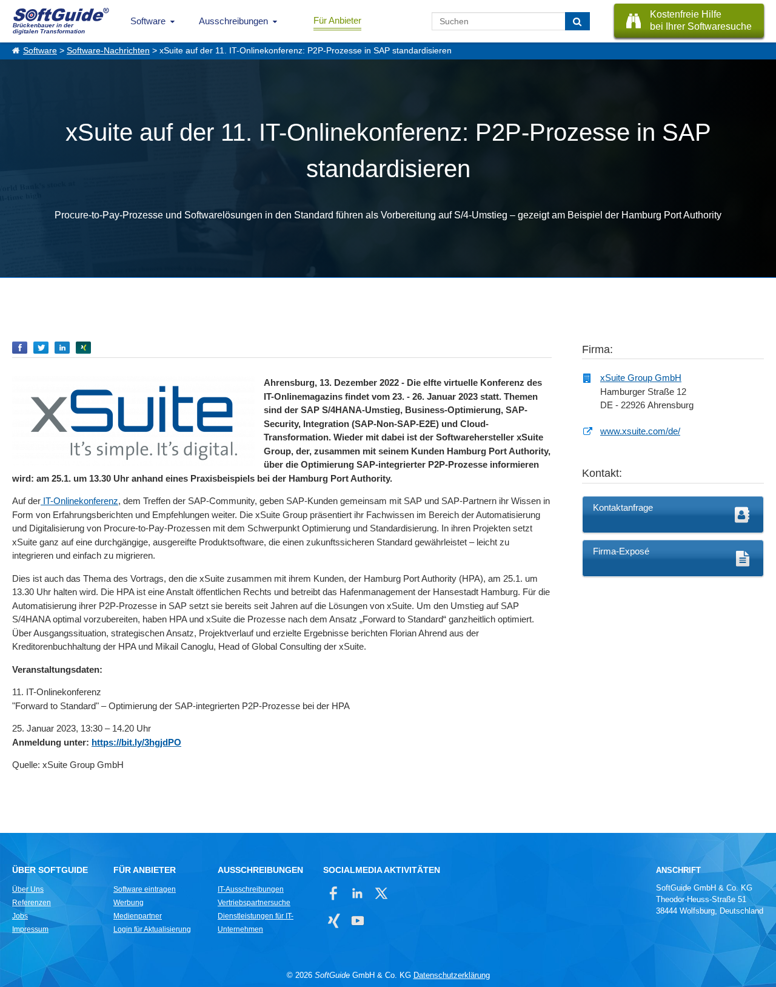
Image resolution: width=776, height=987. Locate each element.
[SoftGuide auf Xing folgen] (333, 920)
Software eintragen (144, 889)
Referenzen (31, 902)
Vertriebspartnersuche (254, 902)
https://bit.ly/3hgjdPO (136, 742)
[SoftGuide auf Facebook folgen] (333, 893)
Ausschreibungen (233, 21)
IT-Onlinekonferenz (79, 501)
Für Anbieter (337, 20)
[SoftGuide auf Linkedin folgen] (357, 893)
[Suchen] (577, 21)
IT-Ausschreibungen (251, 889)
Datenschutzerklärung (451, 975)
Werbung (128, 902)
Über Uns (28, 889)
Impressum (30, 929)
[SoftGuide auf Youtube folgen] (357, 920)
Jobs (20, 916)
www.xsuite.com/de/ (640, 431)
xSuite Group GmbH (640, 377)
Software (148, 21)
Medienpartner (137, 916)
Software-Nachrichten (108, 50)
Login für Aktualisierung (152, 929)
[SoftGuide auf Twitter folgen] (381, 893)
